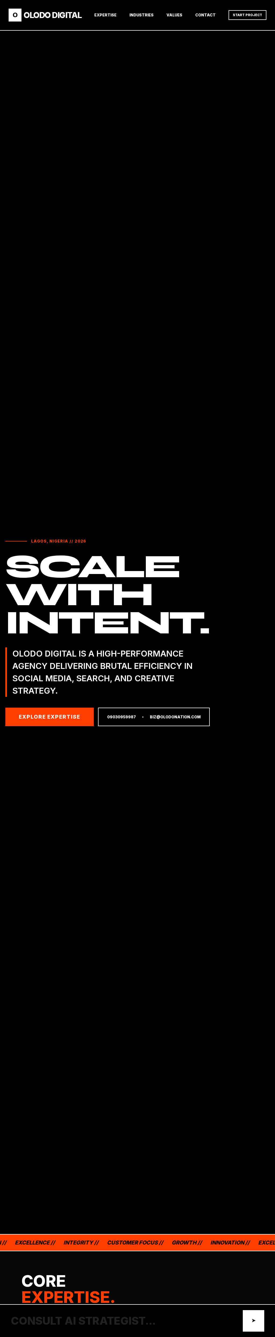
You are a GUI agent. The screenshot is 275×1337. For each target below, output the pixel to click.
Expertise (105, 15)
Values (174, 15)
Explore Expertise (49, 717)
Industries (141, 15)
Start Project (247, 15)
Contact (205, 15)
